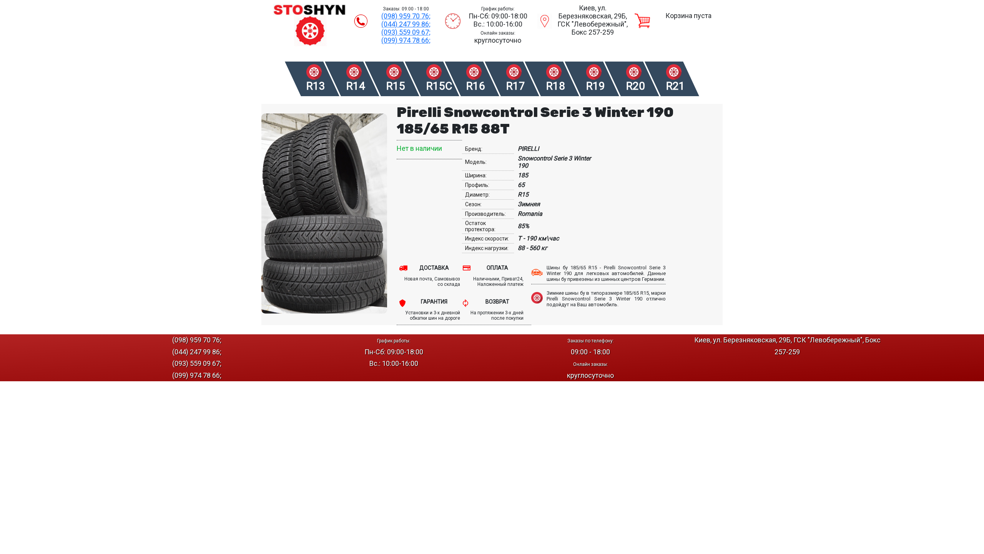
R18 (555, 86)
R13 (315, 86)
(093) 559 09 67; (405, 32)
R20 (635, 86)
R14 (355, 86)
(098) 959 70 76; (405, 16)
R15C (438, 86)
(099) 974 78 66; (405, 40)
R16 (475, 86)
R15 (395, 86)
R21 (675, 86)
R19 (595, 86)
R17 (515, 86)
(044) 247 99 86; (405, 24)
